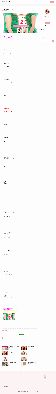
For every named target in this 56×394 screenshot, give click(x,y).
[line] (47, 25)
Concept (5, 373)
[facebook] (45, 25)
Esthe (5, 382)
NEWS (43, 32)
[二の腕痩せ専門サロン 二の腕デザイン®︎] (7, 2)
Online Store (6, 386)
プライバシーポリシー (24, 377)
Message (5, 375)
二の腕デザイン (5, 10)
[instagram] (46, 25)
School (5, 384)
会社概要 (22, 373)
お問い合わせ (23, 380)
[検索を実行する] (53, 41)
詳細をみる (47, 23)
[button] (17, 334)
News (5, 377)
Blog (4, 380)
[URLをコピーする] (23, 334)
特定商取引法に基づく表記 (25, 375)
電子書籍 (43, 37)
